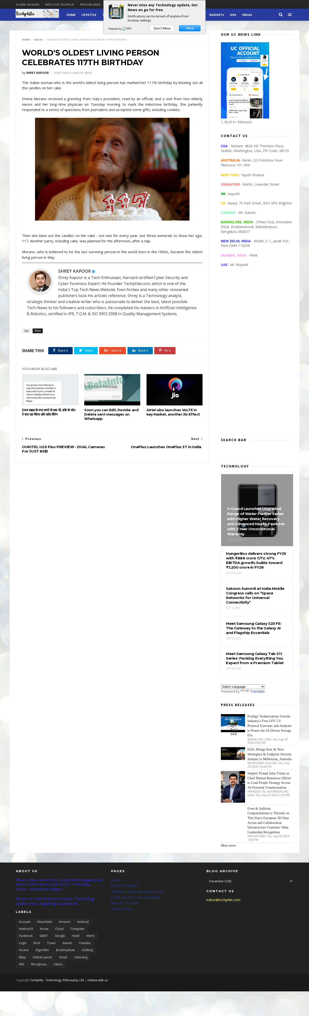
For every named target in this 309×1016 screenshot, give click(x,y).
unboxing (80, 957)
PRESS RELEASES (124, 886)
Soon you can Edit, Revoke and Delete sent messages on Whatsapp (111, 414)
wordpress (39, 964)
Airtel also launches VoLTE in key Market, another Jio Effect (173, 412)
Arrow (44, 929)
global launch (42, 957)
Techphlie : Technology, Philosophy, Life (57, 980)
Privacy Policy (121, 908)
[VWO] (127, 28)
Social (38, 39)
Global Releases (27, 4)
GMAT (44, 936)
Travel (51, 943)
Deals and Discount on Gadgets (136, 897)
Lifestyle (89, 15)
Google (60, 936)
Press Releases (90, 4)
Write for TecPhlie (125, 903)
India (246, 15)
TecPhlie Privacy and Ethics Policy (137, 891)
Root (37, 943)
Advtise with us (97, 980)
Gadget (215, 15)
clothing (87, 950)
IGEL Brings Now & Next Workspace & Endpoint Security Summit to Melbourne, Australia (269, 754)
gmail (63, 957)
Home (71, 15)
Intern (90, 936)
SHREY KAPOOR (74, 271)
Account (24, 922)
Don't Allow (162, 28)
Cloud (59, 929)
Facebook (26, 936)
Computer (77, 929)
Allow (190, 28)
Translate (257, 691)
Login (23, 943)
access (23, 950)
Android (83, 922)
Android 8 (26, 929)
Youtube (85, 943)
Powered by (115, 28)
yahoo (58, 964)
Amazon (64, 922)
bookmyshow (65, 950)
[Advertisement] (257, 356)
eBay (22, 957)
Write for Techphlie (59, 4)
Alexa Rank (44, 922)
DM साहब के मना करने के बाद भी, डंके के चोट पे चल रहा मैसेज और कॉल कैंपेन (49, 412)
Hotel (75, 936)
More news (228, 845)
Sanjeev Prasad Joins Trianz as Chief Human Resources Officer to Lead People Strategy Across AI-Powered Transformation (269, 780)
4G (232, 15)
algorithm (42, 950)
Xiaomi (67, 943)
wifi (21, 964)
